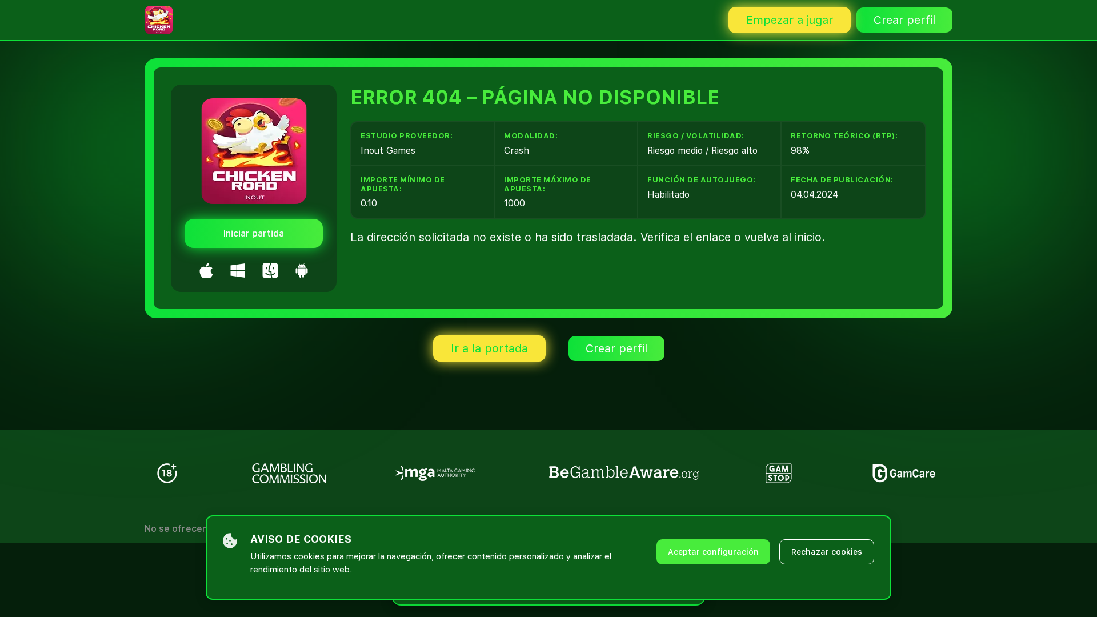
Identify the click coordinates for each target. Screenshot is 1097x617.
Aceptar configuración (713, 551)
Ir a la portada (489, 348)
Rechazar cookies (826, 551)
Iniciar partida (253, 233)
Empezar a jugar (789, 20)
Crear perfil (904, 20)
